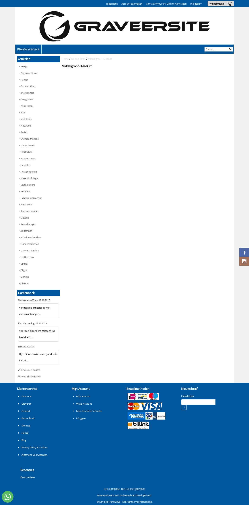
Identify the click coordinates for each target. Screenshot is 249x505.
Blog (24, 440)
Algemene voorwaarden (34, 454)
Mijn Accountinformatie (89, 411)
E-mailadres (187, 396)
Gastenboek (28, 418)
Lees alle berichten (31, 376)
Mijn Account (83, 396)
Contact (26, 411)
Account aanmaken (131, 3)
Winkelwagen (216, 3)
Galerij (25, 433)
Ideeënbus (112, 3)
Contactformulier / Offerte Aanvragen (166, 3)
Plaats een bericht (30, 370)
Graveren (27, 403)
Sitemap (26, 425)
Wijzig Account (84, 403)
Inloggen (195, 3)
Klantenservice (28, 49)
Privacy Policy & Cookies (35, 447)
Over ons (26, 396)
